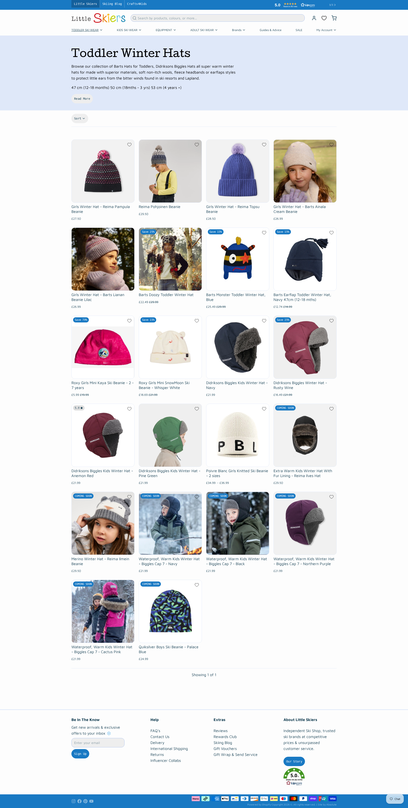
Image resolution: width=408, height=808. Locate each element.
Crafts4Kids (137, 4)
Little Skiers (85, 4)
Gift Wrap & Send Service (236, 754)
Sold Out (305, 461)
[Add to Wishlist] (129, 145)
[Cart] (332, 18)
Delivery (157, 742)
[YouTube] (91, 801)
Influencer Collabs (165, 760)
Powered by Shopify (259, 804)
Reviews (221, 730)
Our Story (294, 761)
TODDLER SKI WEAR (85, 30)
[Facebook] (79, 801)
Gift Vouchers (225, 748)
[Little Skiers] (98, 18)
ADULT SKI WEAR (202, 30)
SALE (299, 30)
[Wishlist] (324, 18)
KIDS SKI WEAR (127, 30)
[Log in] (312, 18)
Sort (77, 118)
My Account (324, 30)
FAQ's (155, 730)
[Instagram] (73, 801)
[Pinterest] (85, 801)
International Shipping (169, 748)
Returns (157, 754)
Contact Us (159, 736)
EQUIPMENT (164, 30)
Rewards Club (225, 736)
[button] (294, 5)
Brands (236, 30)
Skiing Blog (112, 4)
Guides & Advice (271, 30)
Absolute (331, 804)
